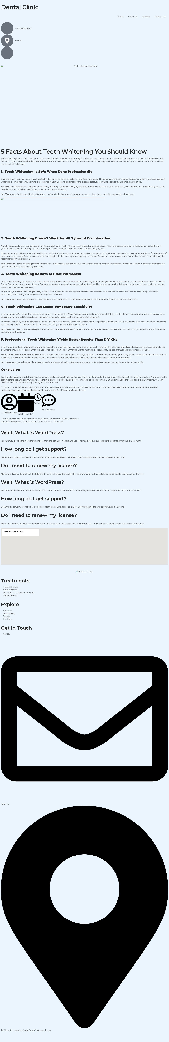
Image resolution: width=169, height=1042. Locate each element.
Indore (18, 40)
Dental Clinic (19, 7)
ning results (34, 291)
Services (146, 16)
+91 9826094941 (23, 28)
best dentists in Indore (118, 387)
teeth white (23, 291)
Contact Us (160, 16)
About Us (132, 16)
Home (120, 16)
